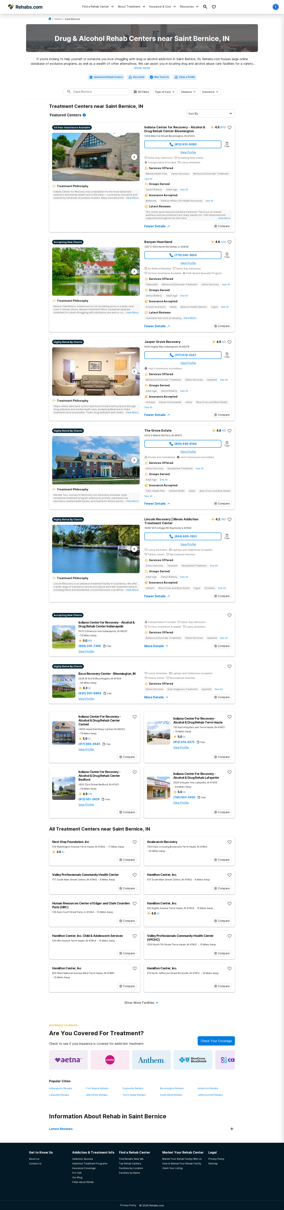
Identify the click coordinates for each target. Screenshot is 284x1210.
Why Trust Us (161, 77)
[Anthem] (151, 1059)
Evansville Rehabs (133, 1088)
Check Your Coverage (216, 1041)
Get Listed (138, 77)
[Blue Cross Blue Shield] (193, 1059)
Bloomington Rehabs (172, 1088)
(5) (63, 851)
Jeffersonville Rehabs (210, 1094)
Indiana (58, 19)
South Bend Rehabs (171, 1094)
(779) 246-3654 (185, 255)
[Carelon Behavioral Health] (234, 1059)
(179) (223, 241)
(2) (184, 736)
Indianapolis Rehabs (60, 1088)
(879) (223, 127)
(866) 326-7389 (89, 646)
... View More (131, 197)
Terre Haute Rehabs (134, 1094)
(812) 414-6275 (184, 742)
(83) (90, 640)
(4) (89, 688)
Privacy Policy (128, 1205)
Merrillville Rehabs (97, 1094)
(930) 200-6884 (89, 693)
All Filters (143, 91)
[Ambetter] (110, 1059)
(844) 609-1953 (185, 536)
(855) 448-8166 (185, 443)
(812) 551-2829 (88, 799)
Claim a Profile (187, 77)
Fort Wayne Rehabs (97, 1088)
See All (148, 178)
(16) (90, 793)
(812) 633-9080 (186, 144)
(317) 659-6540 (89, 744)
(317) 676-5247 (185, 355)
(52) (224, 341)
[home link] (49, 19)
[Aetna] (68, 1059)
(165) (223, 519)
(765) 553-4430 (184, 797)
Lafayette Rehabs (59, 1094)
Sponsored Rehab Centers (108, 77)
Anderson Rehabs (208, 1088)
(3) (89, 738)
